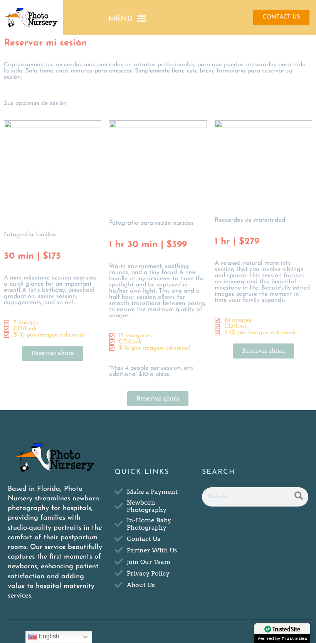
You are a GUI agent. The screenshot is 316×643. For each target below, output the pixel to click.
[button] (127, 18)
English (48, 636)
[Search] (298, 497)
